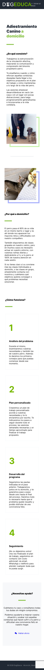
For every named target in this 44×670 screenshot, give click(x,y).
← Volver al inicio (35, 4)
